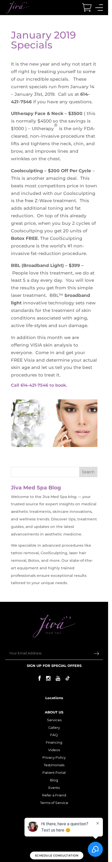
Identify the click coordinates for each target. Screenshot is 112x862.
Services (54, 720)
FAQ (54, 735)
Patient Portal (54, 772)
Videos (54, 750)
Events (54, 788)
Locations (54, 698)
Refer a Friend (54, 795)
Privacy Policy (54, 757)
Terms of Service (54, 803)
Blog (54, 780)
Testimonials (54, 765)
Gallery (54, 727)
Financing (54, 742)
